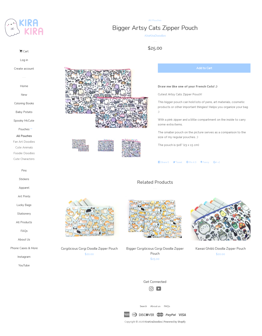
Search (143, 306)
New (24, 95)
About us (155, 306)
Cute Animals (24, 147)
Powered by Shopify (175, 321)
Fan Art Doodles (24, 142)
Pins (24, 170)
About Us (24, 239)
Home (24, 86)
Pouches (24, 129)
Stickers (24, 179)
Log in (24, 60)
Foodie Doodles (24, 153)
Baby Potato (24, 112)
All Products (24, 222)
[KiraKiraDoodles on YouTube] (158, 289)
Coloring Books (24, 103)
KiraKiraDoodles (155, 35)
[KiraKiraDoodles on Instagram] (151, 289)
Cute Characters (24, 159)
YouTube (24, 265)
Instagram (23, 257)
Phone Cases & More (24, 248)
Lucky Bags (23, 205)
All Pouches (24, 136)
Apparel (24, 188)
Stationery (24, 214)
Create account (24, 69)
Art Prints (24, 196)
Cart (25, 51)
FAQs (24, 231)
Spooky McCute (24, 121)
